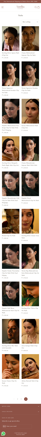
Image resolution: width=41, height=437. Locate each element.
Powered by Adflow (20, 435)
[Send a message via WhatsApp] (3, 433)
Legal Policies (7, 411)
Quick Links (6, 406)
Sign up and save (8, 418)
